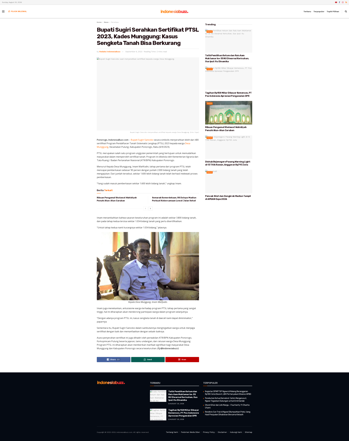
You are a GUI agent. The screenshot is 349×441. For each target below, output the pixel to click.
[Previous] (145, 208)
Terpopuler (318, 11)
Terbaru (307, 11)
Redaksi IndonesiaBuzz (109, 52)
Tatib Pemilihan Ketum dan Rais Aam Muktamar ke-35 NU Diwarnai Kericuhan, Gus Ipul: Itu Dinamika (227, 58)
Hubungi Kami (236, 432)
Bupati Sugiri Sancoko (142, 139)
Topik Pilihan (333, 11)
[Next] (150, 208)
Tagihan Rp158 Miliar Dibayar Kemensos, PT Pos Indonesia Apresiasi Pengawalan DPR (183, 413)
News (106, 22)
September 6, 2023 (133, 52)
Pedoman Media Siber (190, 432)
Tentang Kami (172, 432)
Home (99, 22)
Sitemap (248, 432)
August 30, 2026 (177, 404)
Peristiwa (114, 22)
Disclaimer (222, 432)
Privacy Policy (209, 432)
